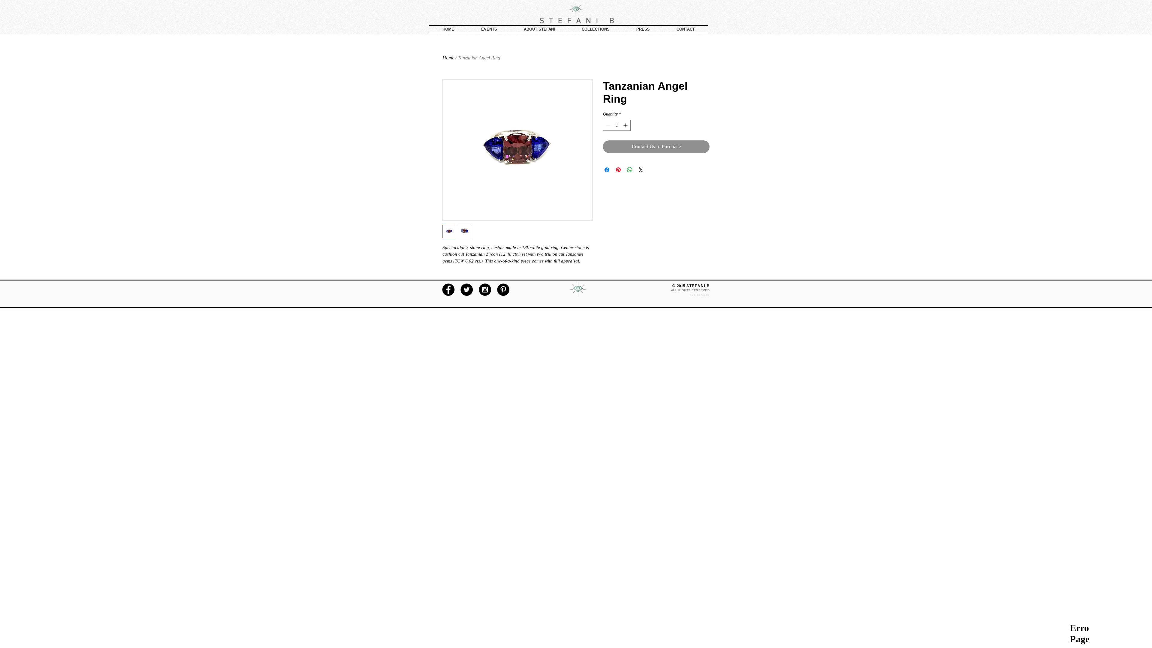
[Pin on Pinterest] (618, 169)
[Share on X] (641, 169)
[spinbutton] (616, 125)
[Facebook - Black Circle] (448, 290)
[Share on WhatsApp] (629, 169)
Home (448, 57)
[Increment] (626, 125)
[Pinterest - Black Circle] (503, 290)
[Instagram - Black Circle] (485, 290)
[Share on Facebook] (606, 169)
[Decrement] (607, 125)
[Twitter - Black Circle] (466, 290)
